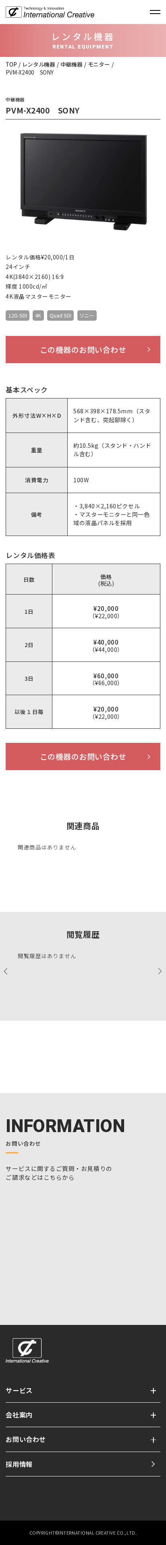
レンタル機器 (38, 64)
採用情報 (19, 1464)
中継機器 (71, 64)
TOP (11, 64)
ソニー (87, 315)
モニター (99, 64)
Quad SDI (60, 315)
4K (38, 315)
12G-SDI (17, 315)
